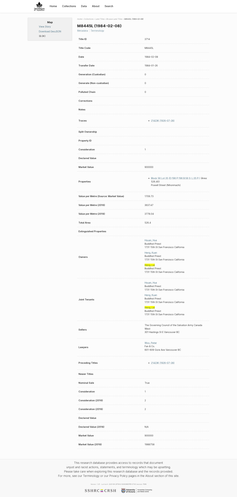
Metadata (82, 30)
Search (109, 6)
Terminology (97, 30)
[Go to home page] (39, 6)
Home (53, 6)
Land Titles (100, 19)
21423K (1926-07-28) (163, 120)
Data (84, 6)
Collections (69, 6)
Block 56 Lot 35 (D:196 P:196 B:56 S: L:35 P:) (175, 178)
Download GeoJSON (50, 31)
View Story (45, 26)
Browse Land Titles (114, 19)
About (95, 6)
